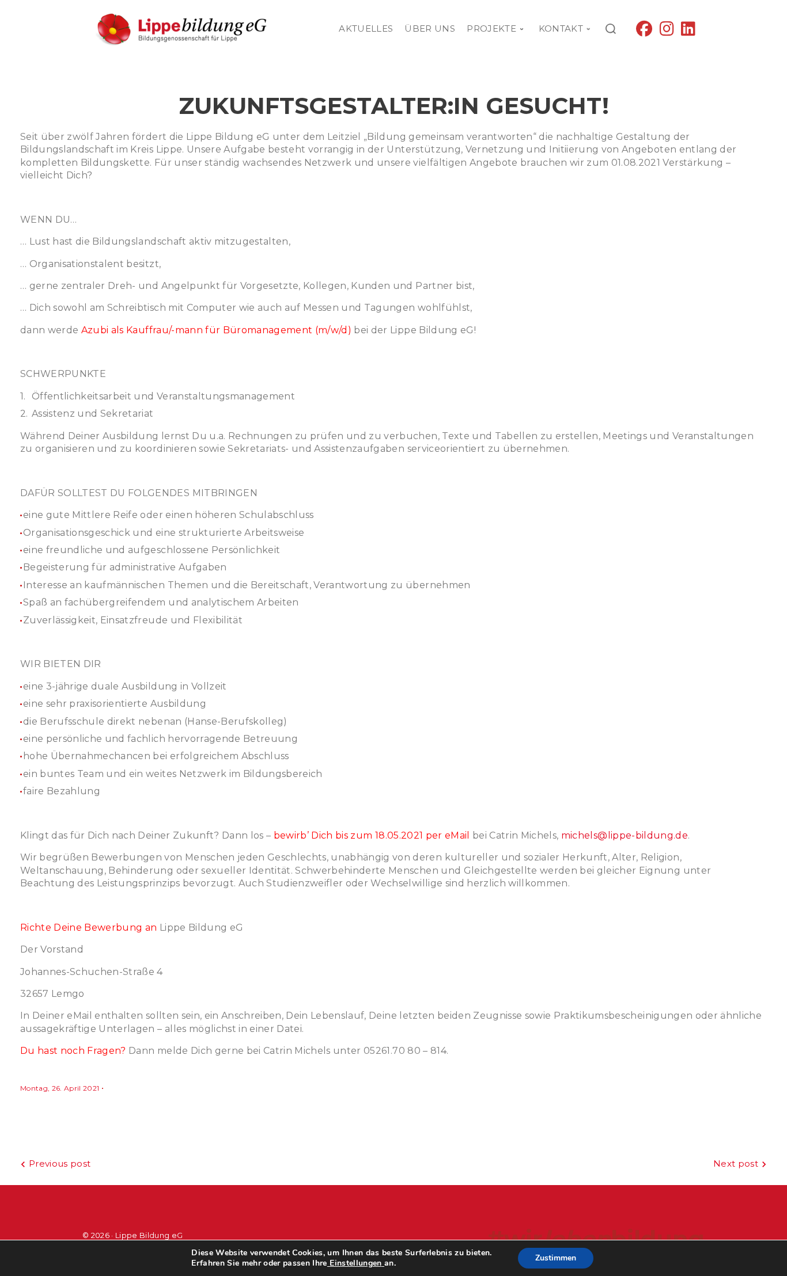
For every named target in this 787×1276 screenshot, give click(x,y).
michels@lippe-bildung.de (624, 835)
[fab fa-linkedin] (688, 31)
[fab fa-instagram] (667, 31)
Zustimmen (555, 1257)
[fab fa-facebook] (644, 31)
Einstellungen (355, 1263)
